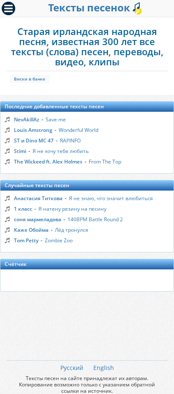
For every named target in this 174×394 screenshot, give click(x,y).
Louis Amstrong (33, 130)
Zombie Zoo (59, 240)
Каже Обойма (31, 229)
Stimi (20, 151)
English (103, 368)
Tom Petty (26, 240)
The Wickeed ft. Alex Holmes (48, 161)
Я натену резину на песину (72, 208)
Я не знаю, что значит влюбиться (111, 198)
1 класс (23, 208)
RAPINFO (70, 140)
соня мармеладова (37, 219)
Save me (56, 119)
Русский (71, 368)
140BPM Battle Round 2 (95, 219)
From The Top (105, 161)
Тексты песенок (90, 7)
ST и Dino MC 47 (34, 140)
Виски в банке (29, 79)
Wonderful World (78, 130)
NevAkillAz (26, 119)
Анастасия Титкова (38, 198)
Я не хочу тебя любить (61, 151)
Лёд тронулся (71, 229)
